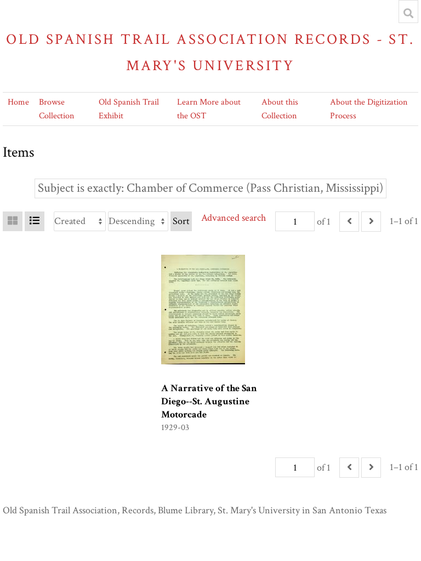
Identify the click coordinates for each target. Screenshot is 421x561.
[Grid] (12, 221)
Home (18, 102)
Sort (181, 221)
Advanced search (233, 217)
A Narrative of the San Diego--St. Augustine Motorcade (209, 401)
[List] (34, 221)
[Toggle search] (408, 13)
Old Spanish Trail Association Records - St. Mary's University (210, 52)
